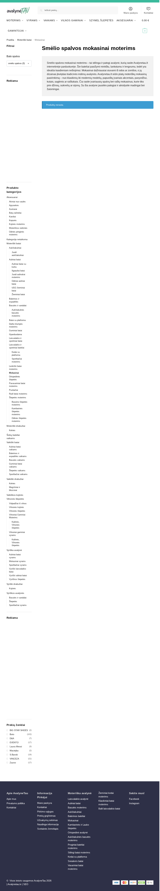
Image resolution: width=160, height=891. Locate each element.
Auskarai (13, 209)
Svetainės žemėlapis (47, 828)
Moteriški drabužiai (16, 426)
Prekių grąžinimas (46, 815)
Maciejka (14, 750)
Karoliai (12, 216)
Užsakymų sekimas (47, 820)
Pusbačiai (13, 390)
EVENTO (14, 742)
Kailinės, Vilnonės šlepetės (16, 525)
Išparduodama (15, 334)
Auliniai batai (15, 259)
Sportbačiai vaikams (18, 474)
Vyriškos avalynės (15, 593)
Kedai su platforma (77, 856)
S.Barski (14, 754)
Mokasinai (14, 373)
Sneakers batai (75, 861)
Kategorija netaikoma (17, 239)
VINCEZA (14, 758)
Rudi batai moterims (18, 394)
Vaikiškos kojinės (15, 495)
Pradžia (10, 40)
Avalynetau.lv (14, 884)
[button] (147, 25)
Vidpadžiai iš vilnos (18, 503)
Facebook (134, 799)
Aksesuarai (12, 197)
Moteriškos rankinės (18, 228)
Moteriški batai (24, 40)
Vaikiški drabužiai (15, 479)
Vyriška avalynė (14, 550)
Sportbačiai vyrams (18, 565)
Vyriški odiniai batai (18, 575)
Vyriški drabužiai (14, 584)
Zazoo (13, 762)
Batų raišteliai (15, 213)
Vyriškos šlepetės (17, 579)
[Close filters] (32, 46)
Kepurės (13, 220)
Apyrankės (14, 205)
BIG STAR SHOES (19, 730)
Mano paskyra (131, 13)
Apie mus (11, 799)
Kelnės (12, 430)
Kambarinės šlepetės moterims (17, 411)
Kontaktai (148, 13)
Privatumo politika (16, 803)
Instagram (134, 803)
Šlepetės (13, 601)
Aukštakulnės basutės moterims (18, 313)
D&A (12, 738)
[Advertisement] (19, 131)
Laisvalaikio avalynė (78, 799)
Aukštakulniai (15, 248)
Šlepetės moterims (17, 397)
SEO (25, 884)
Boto (12, 734)
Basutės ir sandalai (17, 305)
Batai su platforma (17, 320)
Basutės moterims (77, 807)
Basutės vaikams (17, 460)
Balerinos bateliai (76, 816)
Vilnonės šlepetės (15, 499)
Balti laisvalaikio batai (109, 808)
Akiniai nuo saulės (17, 201)
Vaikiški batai (13, 442)
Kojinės (12, 588)
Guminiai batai (15, 330)
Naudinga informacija (48, 824)
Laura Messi (16, 746)
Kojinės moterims (17, 224)
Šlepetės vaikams (17, 470)
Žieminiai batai (18, 294)
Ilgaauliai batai (18, 271)
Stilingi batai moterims (79, 852)
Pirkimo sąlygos (45, 811)
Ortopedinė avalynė (78, 832)
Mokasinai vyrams (17, 561)
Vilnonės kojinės (16, 507)
